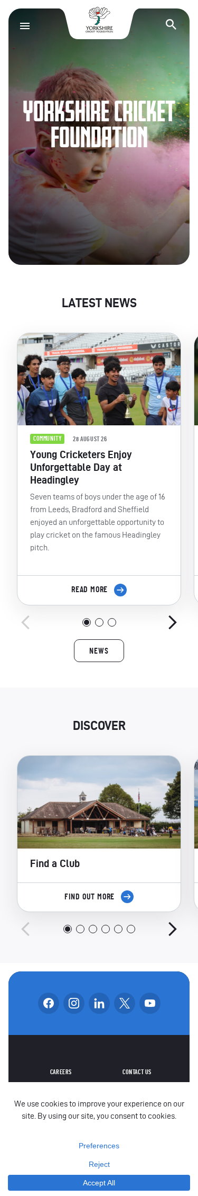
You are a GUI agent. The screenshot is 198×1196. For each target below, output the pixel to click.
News (98, 651)
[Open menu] (24, 26)
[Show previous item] (25, 622)
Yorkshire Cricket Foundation (99, 20)
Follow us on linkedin (99, 1003)
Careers (61, 1072)
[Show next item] (172, 622)
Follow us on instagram (73, 1003)
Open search (171, 24)
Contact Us (137, 1072)
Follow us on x (124, 1003)
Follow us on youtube (150, 1003)
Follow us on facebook (48, 1003)
